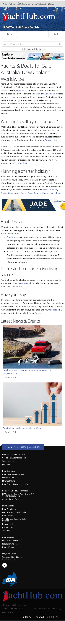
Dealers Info (50, 140)
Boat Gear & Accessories (13, 474)
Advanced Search (32, 49)
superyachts (22, 90)
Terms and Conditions (12, 557)
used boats (50, 93)
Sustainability (8, 506)
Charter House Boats (52, 193)
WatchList (40, 4)
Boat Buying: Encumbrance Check (16, 484)
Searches (24, 4)
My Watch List (8, 477)
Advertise (17, 286)
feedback (53, 309)
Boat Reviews (8, 537)
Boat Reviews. (13, 237)
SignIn (48, 4)
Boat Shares (7, 515)
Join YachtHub (8, 527)
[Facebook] (4, 565)
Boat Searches (8, 471)
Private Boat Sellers (10, 540)
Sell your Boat (20, 163)
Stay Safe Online (9, 553)
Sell (55, 34)
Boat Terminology (10, 509)
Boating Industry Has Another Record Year (22, 428)
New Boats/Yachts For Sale (13, 454)
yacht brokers (9, 97)
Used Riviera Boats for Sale (14, 519)
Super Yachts (8, 461)
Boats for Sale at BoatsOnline (15, 491)
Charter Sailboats (49, 189)
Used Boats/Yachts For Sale (14, 458)
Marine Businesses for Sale (14, 512)
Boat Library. (12, 251)
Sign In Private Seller (10, 544)
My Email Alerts (8, 481)
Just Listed (6, 464)
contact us (25, 283)
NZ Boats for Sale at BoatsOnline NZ (18, 494)
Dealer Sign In (8, 524)
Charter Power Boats (29, 193)
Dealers (5, 520)
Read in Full (10, 377)
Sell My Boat (10, 4)
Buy (9, 34)
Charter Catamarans (10, 193)
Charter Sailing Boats (11, 496)
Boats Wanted (8, 547)
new (38, 93)
